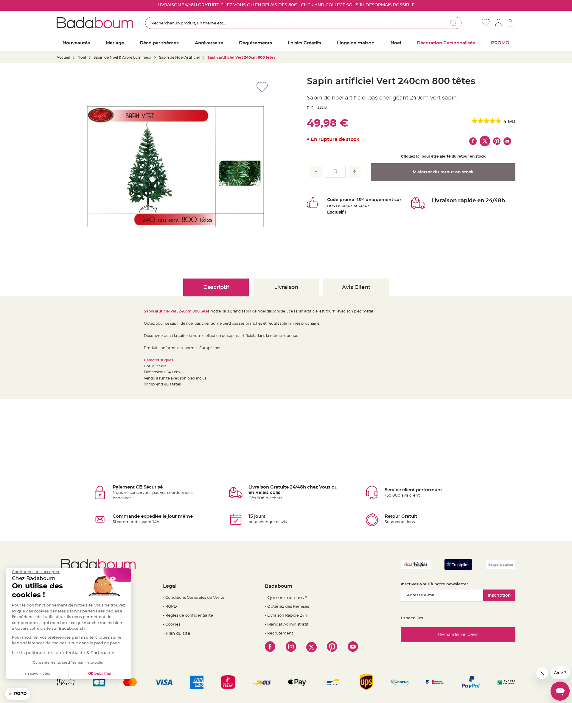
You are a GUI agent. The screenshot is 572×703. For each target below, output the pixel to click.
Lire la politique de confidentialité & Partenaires (63, 653)
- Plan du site (176, 634)
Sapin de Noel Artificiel (179, 57)
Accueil (63, 57)
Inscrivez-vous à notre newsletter (434, 584)
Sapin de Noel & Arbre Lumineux (122, 57)
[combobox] (303, 23)
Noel (81, 57)
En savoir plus (37, 673)
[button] (17, 694)
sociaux (361, 206)
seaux (347, 206)
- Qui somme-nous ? (286, 598)
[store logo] (95, 22)
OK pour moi (99, 673)
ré (338, 206)
